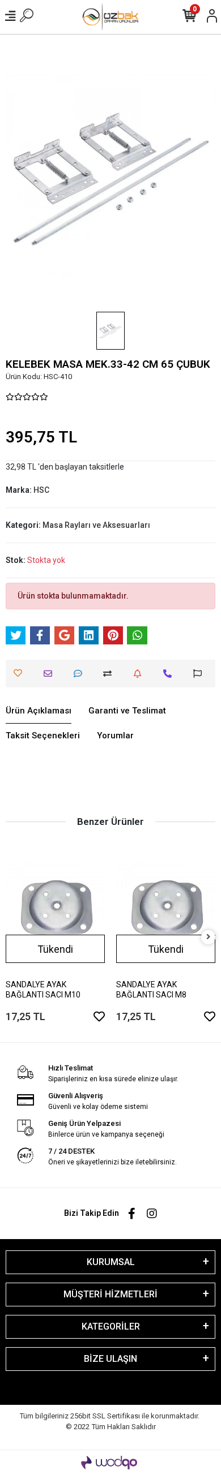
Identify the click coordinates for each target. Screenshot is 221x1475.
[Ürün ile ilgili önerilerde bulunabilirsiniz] (200, 673)
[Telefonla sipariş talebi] (170, 673)
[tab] (38, 711)
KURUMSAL (111, 1262)
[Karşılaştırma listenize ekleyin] (110, 673)
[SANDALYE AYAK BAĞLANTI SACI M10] (55, 910)
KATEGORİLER (111, 1326)
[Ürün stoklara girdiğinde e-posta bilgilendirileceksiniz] (140, 673)
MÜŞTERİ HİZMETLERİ (110, 1294)
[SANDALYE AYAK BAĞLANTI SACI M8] (165, 910)
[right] (208, 937)
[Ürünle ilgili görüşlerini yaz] (81, 673)
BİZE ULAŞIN (110, 1358)
